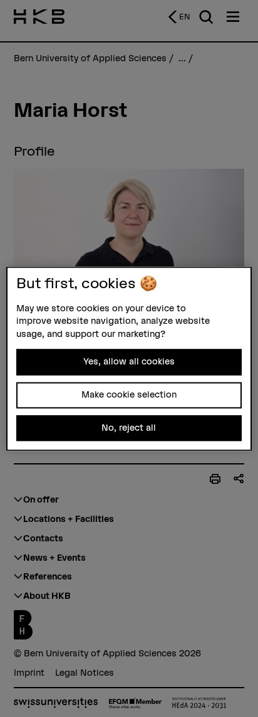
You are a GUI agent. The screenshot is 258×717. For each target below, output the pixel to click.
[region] (128, 358)
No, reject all (128, 428)
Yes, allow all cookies (129, 362)
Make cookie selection (129, 395)
